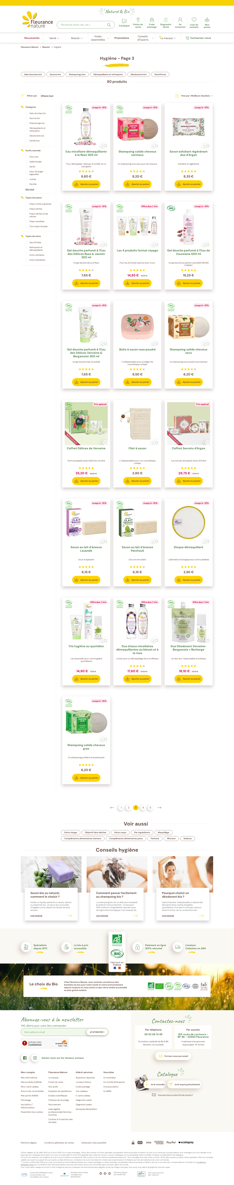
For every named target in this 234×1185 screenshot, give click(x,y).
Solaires (188, 838)
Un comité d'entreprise (114, 1082)
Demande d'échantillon (86, 1109)
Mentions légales (29, 1142)
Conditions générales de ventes (59, 1142)
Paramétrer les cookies (32, 1112)
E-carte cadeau (83, 1095)
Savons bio (55, 74)
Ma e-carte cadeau (30, 1086)
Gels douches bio (33, 74)
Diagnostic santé (84, 1100)
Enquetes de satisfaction (60, 1091)
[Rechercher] (109, 25)
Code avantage (83, 1086)
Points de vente (55, 1082)
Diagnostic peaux (84, 1104)
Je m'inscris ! (97, 1032)
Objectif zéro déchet (95, 832)
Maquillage (163, 832)
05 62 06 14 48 (153, 1034)
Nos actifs (53, 1086)
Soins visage (70, 832)
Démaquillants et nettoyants (108, 74)
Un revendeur (109, 1077)
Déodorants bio (139, 74)
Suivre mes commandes (32, 1091)
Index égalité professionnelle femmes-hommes (60, 1112)
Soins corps (120, 832)
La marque (53, 1077)
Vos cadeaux (82, 1091)
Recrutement (54, 1104)
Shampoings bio (77, 74)
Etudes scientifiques (57, 1095)
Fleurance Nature (29, 47)
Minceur (171, 838)
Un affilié (107, 1091)
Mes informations (29, 1077)
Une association (110, 1086)
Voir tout (29, 189)
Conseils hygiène (117, 849)
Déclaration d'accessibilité (94, 1142)
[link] (152, 22)
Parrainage (26, 1100)
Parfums (155, 838)
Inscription (26, 1104)
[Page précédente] (112, 807)
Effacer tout (47, 95)
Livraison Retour (83, 1082)
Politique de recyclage (58, 1100)
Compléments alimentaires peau (126, 838)
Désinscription (28, 1107)
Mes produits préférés (31, 1082)
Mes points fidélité (29, 1095)
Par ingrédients (142, 832)
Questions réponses (85, 1077)
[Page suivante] (159, 807)
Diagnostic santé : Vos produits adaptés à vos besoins (117, 4)
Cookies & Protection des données (60, 1121)
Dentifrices (160, 74)
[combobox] (86, 24)
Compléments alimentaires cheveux (82, 838)
